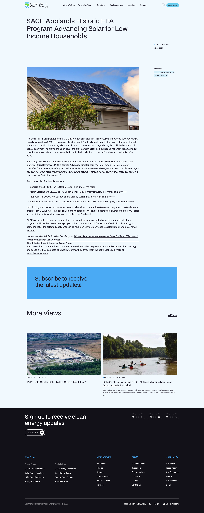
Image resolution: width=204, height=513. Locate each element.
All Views (172, 315)
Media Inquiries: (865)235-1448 (137, 504)
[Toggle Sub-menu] (74, 5)
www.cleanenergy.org (37, 253)
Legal (156, 504)
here (92, 186)
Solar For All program (41, 138)
